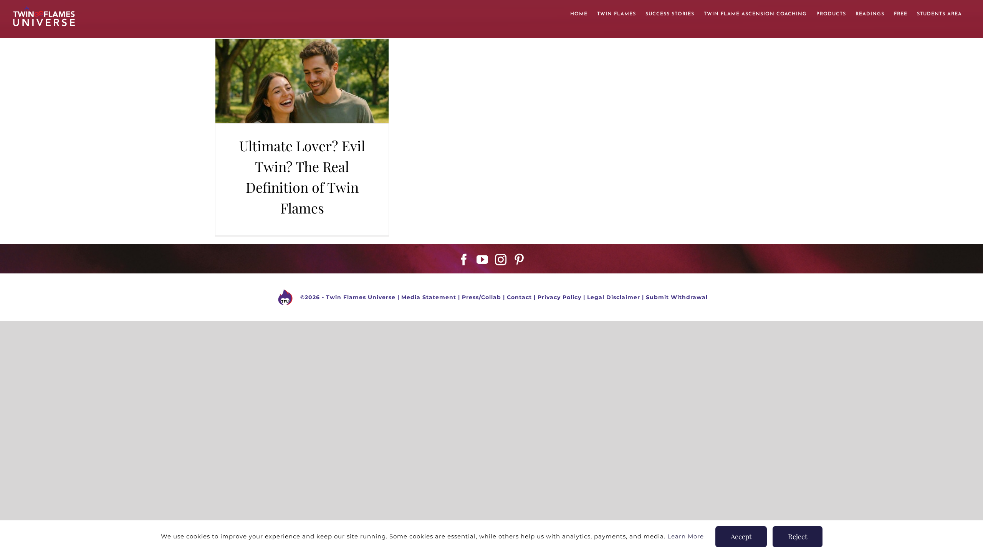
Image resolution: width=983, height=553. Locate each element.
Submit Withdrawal (677, 297)
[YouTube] (482, 259)
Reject (797, 536)
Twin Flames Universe (361, 297)
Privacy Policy (559, 297)
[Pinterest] (519, 259)
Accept (741, 536)
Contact (519, 297)
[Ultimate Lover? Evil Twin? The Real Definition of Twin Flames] (302, 81)
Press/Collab (481, 297)
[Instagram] (501, 259)
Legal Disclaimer (613, 297)
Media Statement (428, 297)
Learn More (685, 536)
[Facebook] (464, 259)
